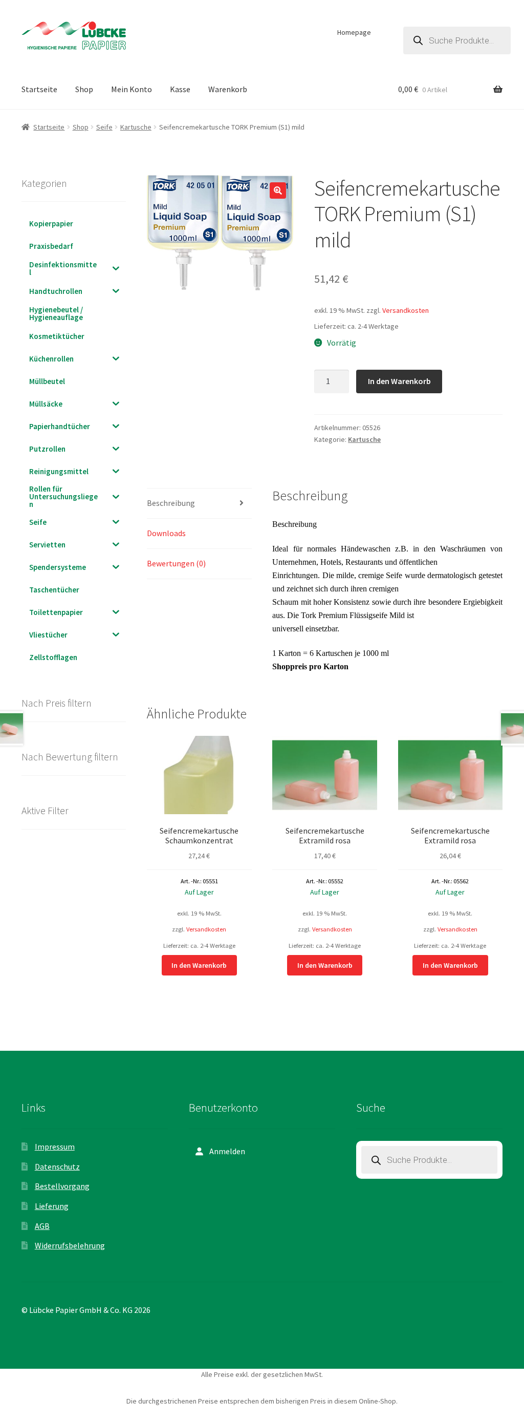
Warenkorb (227, 89)
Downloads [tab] (166, 533)
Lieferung (52, 1206)
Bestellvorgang (62, 1186)
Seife (104, 127)
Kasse (180, 89)
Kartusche (135, 127)
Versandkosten (405, 310)
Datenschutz (57, 1166)
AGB (42, 1226)
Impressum (55, 1146)
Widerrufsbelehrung (70, 1245)
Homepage (354, 32)
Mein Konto (131, 89)
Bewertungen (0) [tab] (176, 563)
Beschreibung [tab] (171, 503)
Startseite (39, 89)
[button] (278, 190)
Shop (84, 89)
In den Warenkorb (399, 381)
